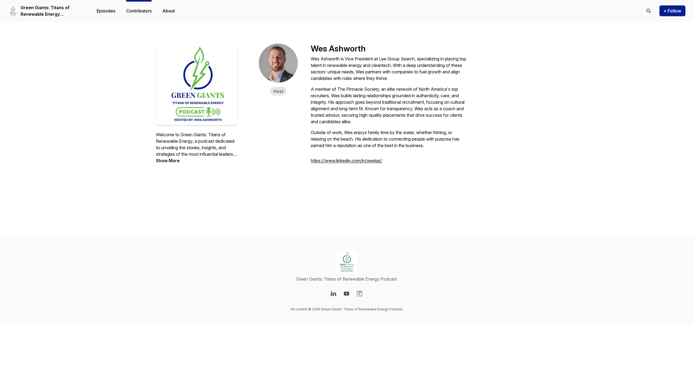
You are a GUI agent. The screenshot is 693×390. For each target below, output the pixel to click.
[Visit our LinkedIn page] (333, 293)
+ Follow (672, 11)
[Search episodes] (648, 11)
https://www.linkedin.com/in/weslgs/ (346, 160)
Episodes (106, 11)
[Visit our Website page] (359, 293)
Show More (168, 160)
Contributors (139, 11)
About (168, 11)
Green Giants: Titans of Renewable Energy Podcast (45, 11)
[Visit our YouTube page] (346, 293)
